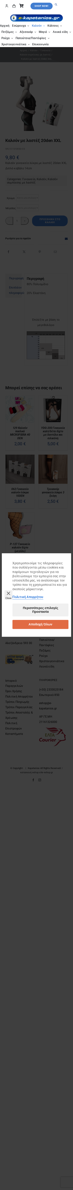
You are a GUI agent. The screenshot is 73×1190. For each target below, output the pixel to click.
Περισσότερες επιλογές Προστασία (40, 609)
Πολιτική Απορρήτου (27, 597)
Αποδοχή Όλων (40, 624)
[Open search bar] (56, 1)
